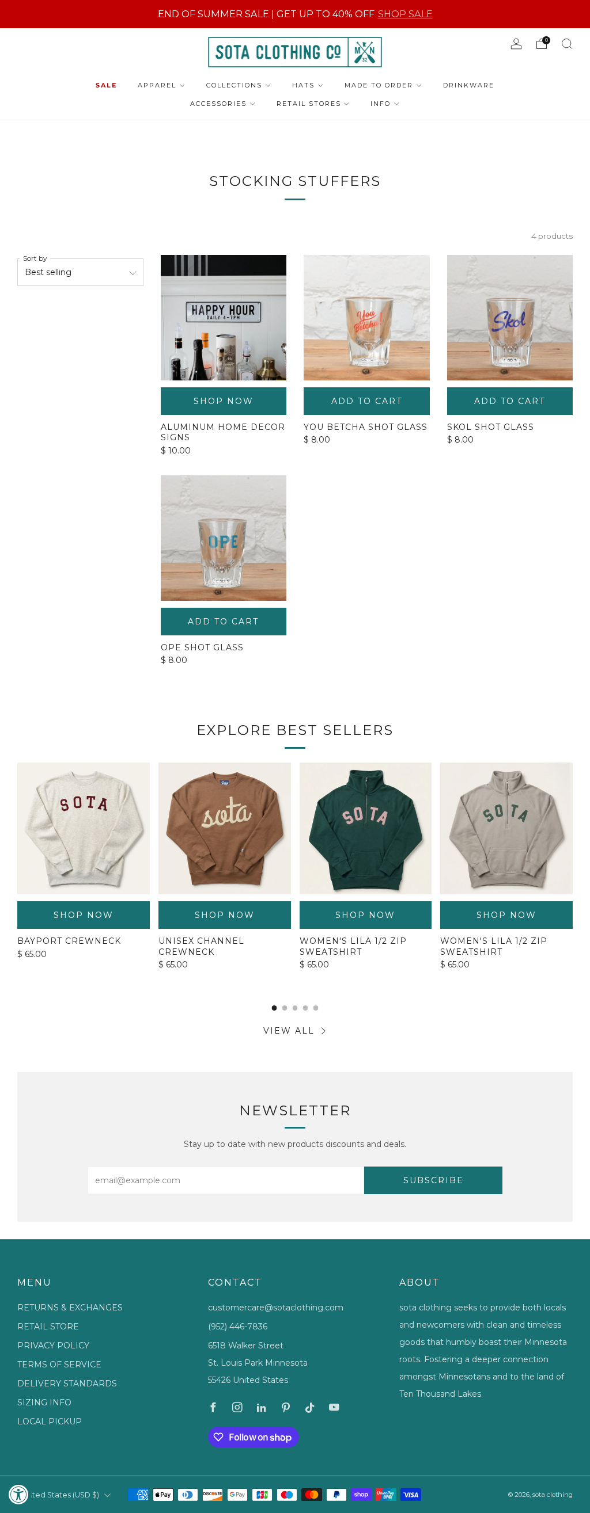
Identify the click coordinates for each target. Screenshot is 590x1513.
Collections (234, 85)
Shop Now (224, 401)
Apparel (157, 85)
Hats (303, 85)
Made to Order (379, 85)
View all (289, 1031)
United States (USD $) (60, 1495)
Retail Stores (309, 104)
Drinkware (468, 85)
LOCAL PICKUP (49, 1421)
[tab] (274, 1008)
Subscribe (433, 1180)
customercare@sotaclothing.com (275, 1307)
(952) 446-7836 (237, 1326)
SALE (106, 85)
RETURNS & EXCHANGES (70, 1307)
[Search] (567, 43)
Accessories (218, 104)
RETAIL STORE (48, 1326)
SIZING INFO (44, 1402)
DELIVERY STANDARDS (67, 1383)
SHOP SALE (405, 14)
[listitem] (295, 14)
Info (380, 104)
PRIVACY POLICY (53, 1345)
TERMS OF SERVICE (59, 1364)
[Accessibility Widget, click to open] (19, 1494)
